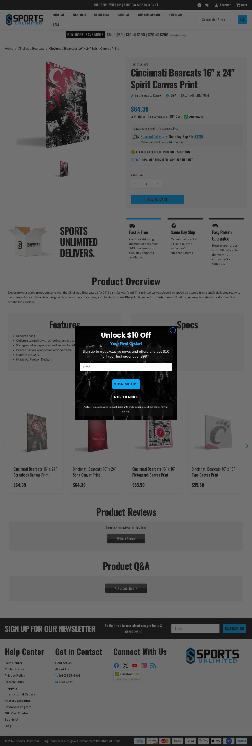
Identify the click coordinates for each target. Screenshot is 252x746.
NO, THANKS (126, 397)
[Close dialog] (172, 330)
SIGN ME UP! (126, 384)
